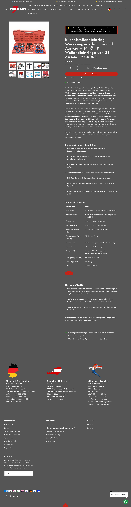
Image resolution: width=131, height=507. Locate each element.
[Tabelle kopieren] (69, 273)
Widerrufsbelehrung (53, 435)
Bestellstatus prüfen (10, 441)
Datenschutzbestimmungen (55, 431)
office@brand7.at (58, 396)
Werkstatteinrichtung (63, 5)
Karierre (90, 428)
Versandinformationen (12, 431)
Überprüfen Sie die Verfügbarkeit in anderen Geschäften (88, 339)
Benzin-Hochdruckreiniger (62, 9)
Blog (94, 9)
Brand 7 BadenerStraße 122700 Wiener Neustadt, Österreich (60, 386)
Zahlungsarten (9, 438)
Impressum (49, 425)
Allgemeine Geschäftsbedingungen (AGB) (60, 428)
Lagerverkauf (8, 448)
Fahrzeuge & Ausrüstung (38, 5)
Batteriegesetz (50, 441)
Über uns (90, 425)
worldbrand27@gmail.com (103, 402)
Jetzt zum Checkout (91, 74)
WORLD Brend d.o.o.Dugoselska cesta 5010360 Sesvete (96, 386)
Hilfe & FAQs (8, 425)
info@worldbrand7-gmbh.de (20, 399)
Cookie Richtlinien (52, 438)
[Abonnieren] (31, 473)
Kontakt (6, 428)
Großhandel (8, 444)
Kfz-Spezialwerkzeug (37, 9)
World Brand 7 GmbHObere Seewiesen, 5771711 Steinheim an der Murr (17, 386)
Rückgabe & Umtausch (12, 435)
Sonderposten (83, 9)
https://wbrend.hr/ (102, 404)
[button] (6, 9)
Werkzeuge (95, 5)
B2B (100, 9)
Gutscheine (33, 13)
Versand (76, 64)
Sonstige (82, 5)
